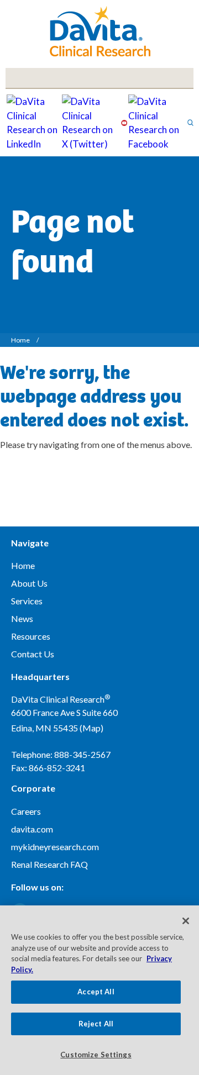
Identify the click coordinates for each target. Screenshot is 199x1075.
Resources (30, 636)
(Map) (91, 728)
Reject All (95, 1023)
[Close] (186, 921)
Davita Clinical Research (100, 31)
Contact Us (32, 654)
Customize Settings (95, 1054)
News (22, 618)
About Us (29, 583)
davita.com (32, 829)
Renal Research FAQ (49, 864)
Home (20, 340)
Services (27, 601)
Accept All (95, 991)
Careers (26, 811)
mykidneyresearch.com (55, 846)
